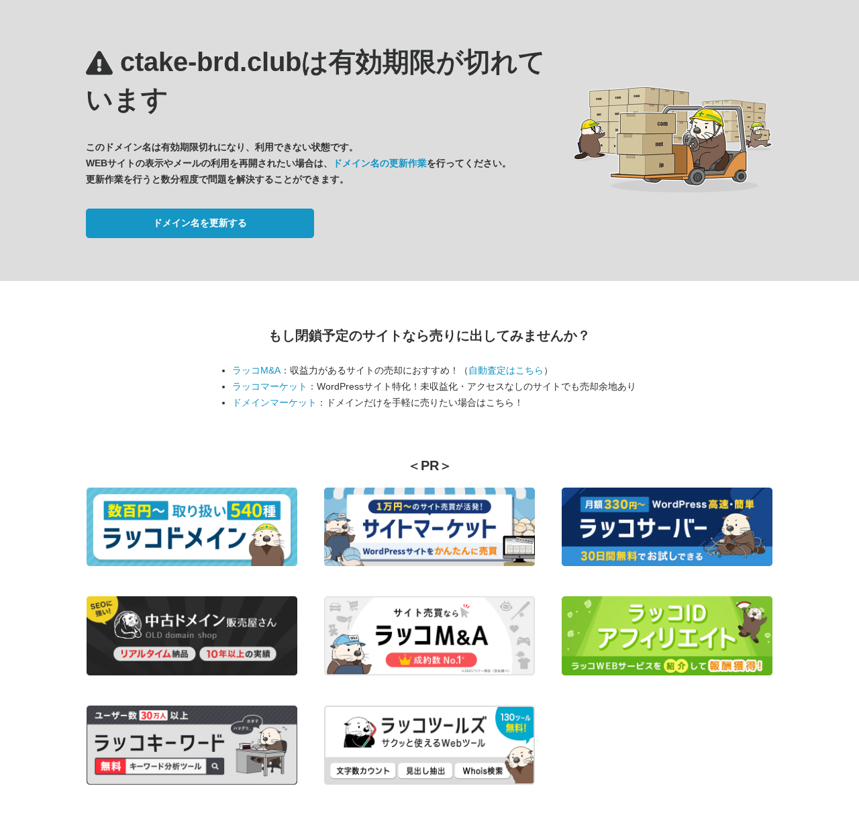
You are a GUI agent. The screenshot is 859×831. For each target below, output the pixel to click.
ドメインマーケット (274, 402)
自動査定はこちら (506, 370)
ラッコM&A (256, 370)
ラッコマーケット (269, 386)
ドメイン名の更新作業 (380, 163)
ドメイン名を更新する (200, 222)
